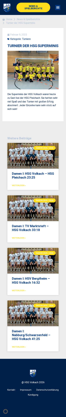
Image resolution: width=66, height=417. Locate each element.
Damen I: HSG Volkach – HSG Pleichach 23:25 (33, 175)
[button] (57, 7)
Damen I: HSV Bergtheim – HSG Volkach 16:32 (31, 280)
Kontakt (11, 390)
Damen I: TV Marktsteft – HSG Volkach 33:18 (30, 228)
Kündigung (33, 395)
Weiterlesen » (19, 185)
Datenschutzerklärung (47, 390)
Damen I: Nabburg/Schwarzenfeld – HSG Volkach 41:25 (31, 335)
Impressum (25, 390)
